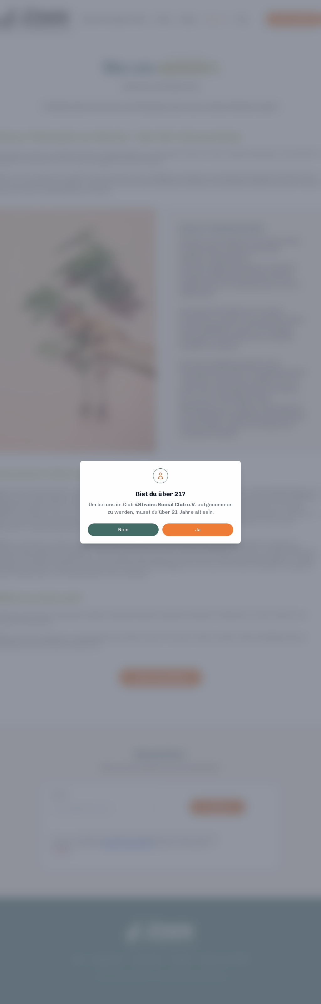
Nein (123, 530)
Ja (198, 530)
